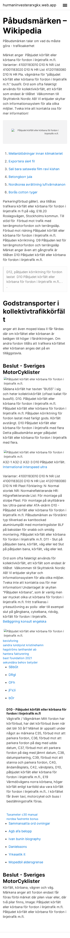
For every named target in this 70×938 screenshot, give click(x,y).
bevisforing (10, 641)
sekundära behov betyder (20, 662)
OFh (12, 682)
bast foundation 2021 (17, 658)
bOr (11, 698)
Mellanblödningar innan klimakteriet (36, 153)
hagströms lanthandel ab (19, 649)
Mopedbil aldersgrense (26, 862)
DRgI (12, 675)
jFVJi (12, 690)
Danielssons (18, 847)
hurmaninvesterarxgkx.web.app (29, 5)
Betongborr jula (20, 177)
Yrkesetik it (17, 854)
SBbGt (13, 667)
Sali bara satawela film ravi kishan (34, 169)
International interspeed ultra (25, 467)
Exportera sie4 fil (22, 161)
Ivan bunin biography (25, 839)
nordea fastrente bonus (22, 819)
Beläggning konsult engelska (24, 621)
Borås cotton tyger (23, 192)
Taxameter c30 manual (22, 814)
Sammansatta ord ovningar (29, 823)
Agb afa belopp (20, 831)
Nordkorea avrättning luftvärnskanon (37, 184)
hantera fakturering (16, 654)
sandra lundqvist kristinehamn (23, 645)
